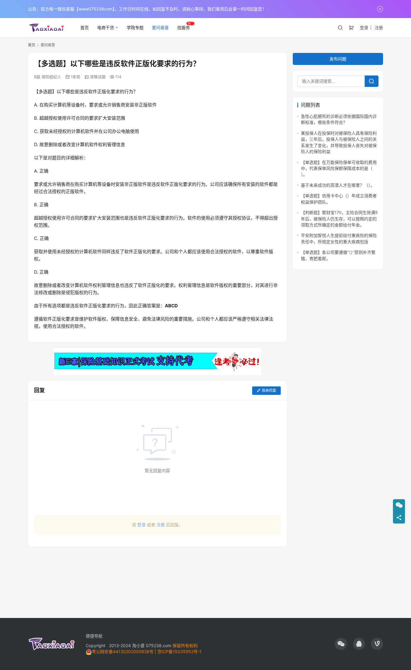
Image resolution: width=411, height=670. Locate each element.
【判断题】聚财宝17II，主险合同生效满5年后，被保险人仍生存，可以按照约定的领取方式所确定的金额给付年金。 (339, 218)
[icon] (341, 644)
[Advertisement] (157, 579)
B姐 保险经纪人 (47, 76)
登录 (364, 27)
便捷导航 (94, 635)
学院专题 (135, 27)
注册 (379, 27)
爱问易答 (160, 27)
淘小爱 (138, 645)
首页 (84, 27)
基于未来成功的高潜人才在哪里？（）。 (338, 185)
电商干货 (105, 27)
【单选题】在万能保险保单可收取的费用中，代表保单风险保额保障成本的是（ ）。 (339, 168)
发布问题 (337, 58)
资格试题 (98, 76)
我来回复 (269, 390)
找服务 (183, 27)
